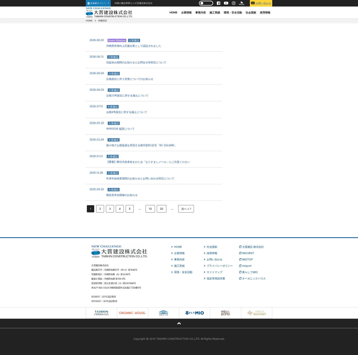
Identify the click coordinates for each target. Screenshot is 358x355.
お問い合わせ (263, 3)
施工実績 (215, 12)
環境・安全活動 (233, 12)
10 (150, 208)
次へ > (185, 208)
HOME (173, 12)
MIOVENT (248, 253)
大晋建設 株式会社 (253, 246)
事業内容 (200, 12)
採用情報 (265, 12)
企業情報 (186, 12)
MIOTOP (247, 259)
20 (161, 208)
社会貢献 (251, 12)
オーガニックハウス (254, 278)
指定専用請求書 (216, 278)
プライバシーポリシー (220, 265)
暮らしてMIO (250, 272)
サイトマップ (214, 272)
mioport (247, 265)
